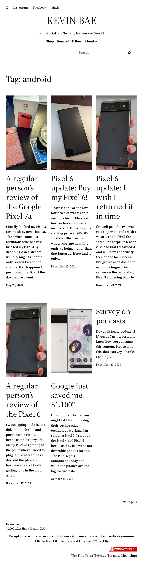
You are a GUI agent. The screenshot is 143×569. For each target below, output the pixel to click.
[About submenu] (96, 41)
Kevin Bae (71, 20)
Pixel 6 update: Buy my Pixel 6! (71, 188)
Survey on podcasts (113, 316)
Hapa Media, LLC (33, 528)
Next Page (128, 502)
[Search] (129, 52)
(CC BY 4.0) (99, 541)
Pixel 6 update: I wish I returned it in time (114, 197)
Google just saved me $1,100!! (69, 395)
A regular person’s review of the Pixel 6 (23, 400)
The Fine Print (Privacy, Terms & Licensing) (104, 555)
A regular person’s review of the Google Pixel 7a (24, 197)
